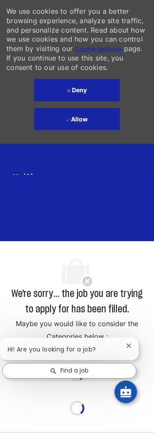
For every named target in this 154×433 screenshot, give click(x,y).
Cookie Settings (98, 48)
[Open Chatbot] (126, 392)
